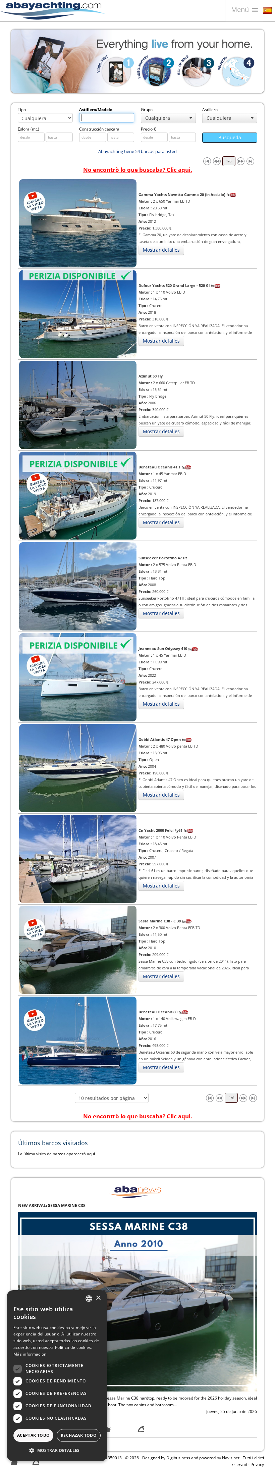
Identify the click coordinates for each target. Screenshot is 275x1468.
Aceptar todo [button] (33, 1435)
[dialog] (57, 1375)
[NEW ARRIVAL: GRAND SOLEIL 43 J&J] (137, 1301)
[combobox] (89, 1298)
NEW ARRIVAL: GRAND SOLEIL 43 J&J (54, 1205)
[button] (57, 1450)
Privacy (257, 1464)
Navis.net (230, 1458)
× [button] (98, 1298)
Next (254, 61)
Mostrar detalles (161, 250)
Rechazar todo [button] (79, 1435)
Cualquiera (157, 118)
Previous (21, 61)
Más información (30, 1354)
